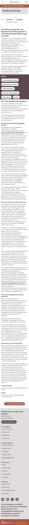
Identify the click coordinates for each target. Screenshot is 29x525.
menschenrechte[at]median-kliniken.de (12, 283)
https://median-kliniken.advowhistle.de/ (13, 132)
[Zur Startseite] (14, 2)
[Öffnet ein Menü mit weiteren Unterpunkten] (26, 2)
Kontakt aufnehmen (8, 422)
